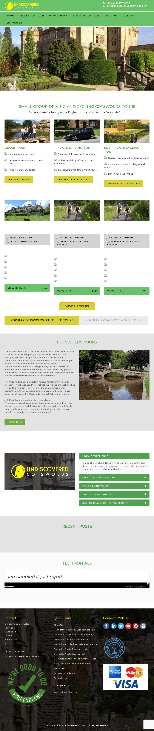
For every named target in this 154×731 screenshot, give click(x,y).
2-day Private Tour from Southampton (72, 663)
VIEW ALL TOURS (77, 306)
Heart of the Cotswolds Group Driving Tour (74, 630)
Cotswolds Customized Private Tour (71, 639)
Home (10, 15)
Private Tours (58, 15)
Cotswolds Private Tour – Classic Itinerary (73, 634)
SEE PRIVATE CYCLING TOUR (123, 183)
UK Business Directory (66, 692)
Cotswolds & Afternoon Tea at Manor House (75, 659)
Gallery (128, 15)
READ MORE (15, 422)
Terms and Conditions (64, 673)
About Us (111, 15)
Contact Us (14, 23)
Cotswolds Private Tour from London (71, 649)
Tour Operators (61, 685)
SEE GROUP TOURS (19, 179)
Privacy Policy (60, 678)
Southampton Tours (86, 15)
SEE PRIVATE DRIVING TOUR (73, 179)
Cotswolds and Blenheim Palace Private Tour (75, 644)
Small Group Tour (32, 15)
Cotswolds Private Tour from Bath (70, 654)
